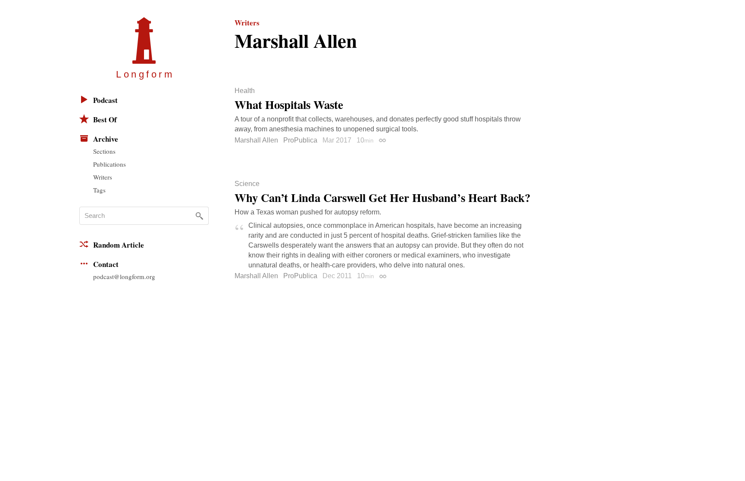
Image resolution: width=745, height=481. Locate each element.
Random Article (118, 244)
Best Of (105, 119)
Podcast (105, 100)
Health (245, 90)
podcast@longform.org (124, 276)
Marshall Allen (256, 140)
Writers (102, 177)
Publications (109, 164)
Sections (104, 151)
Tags (99, 190)
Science (247, 183)
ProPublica (300, 140)
